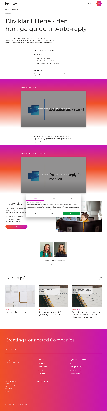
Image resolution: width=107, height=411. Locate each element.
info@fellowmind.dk (12, 360)
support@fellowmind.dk (13, 362)
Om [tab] (72, 198)
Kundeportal (75, 370)
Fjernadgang (76, 374)
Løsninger (42, 367)
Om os (40, 360)
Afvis (36, 213)
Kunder (40, 370)
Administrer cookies (10, 404)
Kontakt (7, 391)
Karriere (73, 363)
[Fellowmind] (14, 3)
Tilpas (53, 213)
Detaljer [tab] (53, 198)
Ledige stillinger (77, 367)
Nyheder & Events (78, 360)
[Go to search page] (93, 3)
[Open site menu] (99, 3)
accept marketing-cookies (49, 108)
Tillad (71, 213)
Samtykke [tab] (35, 198)
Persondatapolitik (22, 404)
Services (41, 374)
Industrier (42, 363)
